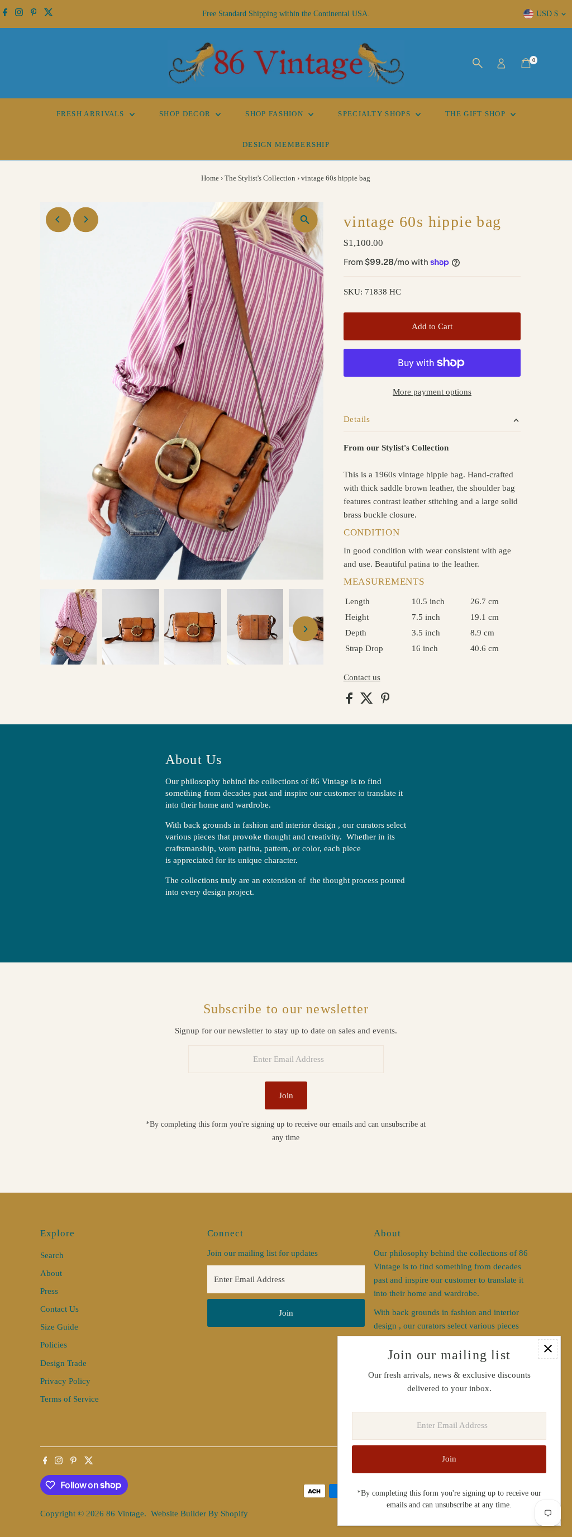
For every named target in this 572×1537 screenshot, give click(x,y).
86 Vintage (125, 1513)
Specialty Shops (375, 114)
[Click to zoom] (305, 220)
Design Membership (286, 144)
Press (49, 1291)
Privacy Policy (65, 1381)
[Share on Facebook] (350, 700)
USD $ (547, 14)
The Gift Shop (476, 114)
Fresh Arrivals (91, 114)
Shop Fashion (275, 114)
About (51, 1273)
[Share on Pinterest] (385, 700)
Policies (53, 1344)
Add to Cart (432, 326)
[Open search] (478, 63)
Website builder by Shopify (199, 1513)
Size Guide (59, 1326)
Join (286, 1095)
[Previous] (58, 219)
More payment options (432, 391)
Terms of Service (69, 1398)
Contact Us (59, 1308)
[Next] (85, 219)
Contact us (362, 677)
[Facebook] (5, 14)
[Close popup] (547, 1349)
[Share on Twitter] (367, 700)
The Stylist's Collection (260, 178)
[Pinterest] (34, 14)
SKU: (353, 291)
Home (210, 178)
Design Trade (63, 1363)
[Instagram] (19, 14)
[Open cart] (526, 63)
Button (189, 920)
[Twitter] (48, 14)
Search (52, 1255)
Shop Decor (186, 114)
